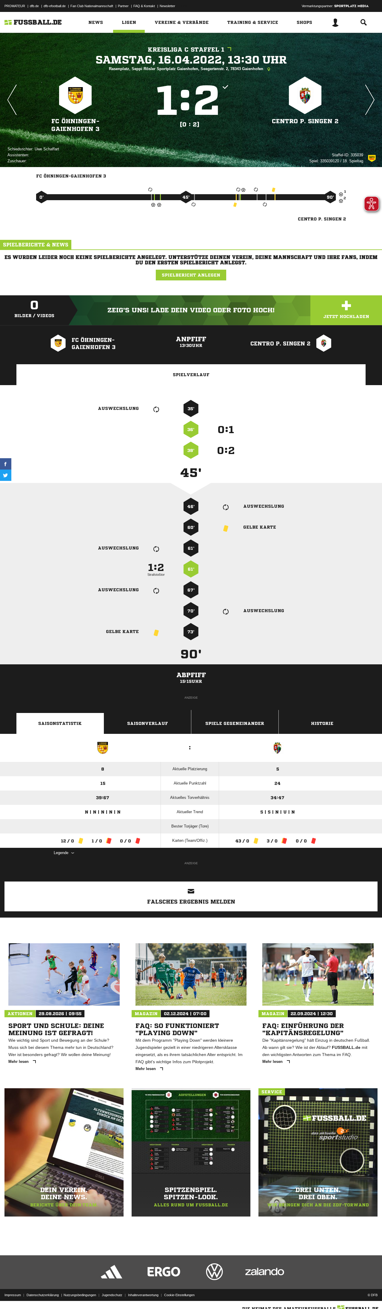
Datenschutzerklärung (43, 1295)
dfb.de (34, 6)
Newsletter (167, 6)
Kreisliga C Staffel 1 (186, 50)
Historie (322, 723)
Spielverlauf (191, 375)
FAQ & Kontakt (144, 6)
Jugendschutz (112, 1295)
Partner (123, 6)
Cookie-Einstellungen (179, 1295)
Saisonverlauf (147, 723)
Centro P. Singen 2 (305, 121)
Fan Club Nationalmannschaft (91, 6)
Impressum (12, 1295)
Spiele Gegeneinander (234, 723)
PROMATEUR (14, 6)
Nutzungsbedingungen (80, 1295)
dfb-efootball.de (55, 6)
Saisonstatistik (60, 723)
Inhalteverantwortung (143, 1295)
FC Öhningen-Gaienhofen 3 (75, 125)
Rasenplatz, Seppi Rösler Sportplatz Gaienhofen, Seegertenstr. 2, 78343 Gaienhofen (186, 69)
